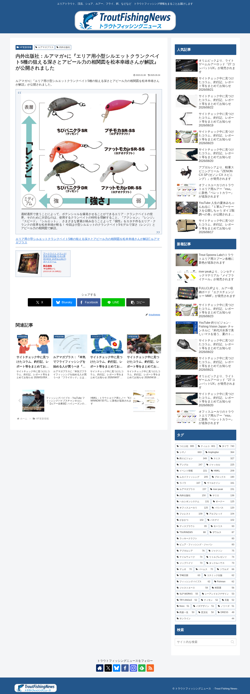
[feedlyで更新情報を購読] (141, 668)
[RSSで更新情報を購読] (150, 668)
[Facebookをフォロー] (125, 668)
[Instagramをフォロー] (133, 668)
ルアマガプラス (45, 47)
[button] (138, 302)
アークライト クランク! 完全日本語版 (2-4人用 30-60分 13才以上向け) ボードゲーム (54, 257)
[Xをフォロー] (108, 668)
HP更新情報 (25, 47)
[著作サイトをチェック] (99, 668)
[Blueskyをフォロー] (116, 668)
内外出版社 (64, 47)
